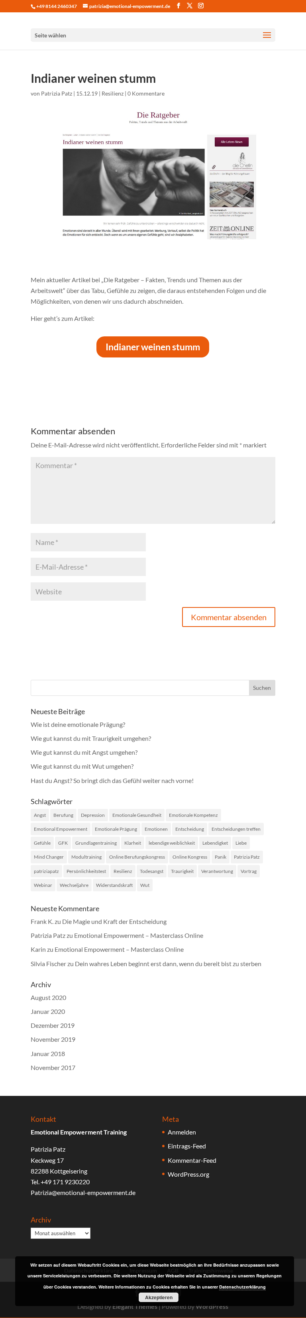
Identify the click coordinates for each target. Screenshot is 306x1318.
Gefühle (42, 843)
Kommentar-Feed (192, 1160)
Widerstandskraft (114, 885)
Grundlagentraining (96, 843)
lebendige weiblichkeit (172, 843)
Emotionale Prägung (116, 829)
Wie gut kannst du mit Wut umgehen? (82, 766)
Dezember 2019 (53, 1025)
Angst (40, 815)
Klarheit (132, 843)
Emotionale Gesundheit (136, 815)
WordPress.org (188, 1174)
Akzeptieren (159, 1297)
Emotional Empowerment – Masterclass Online (138, 935)
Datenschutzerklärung (242, 1287)
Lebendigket (215, 843)
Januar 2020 (48, 1011)
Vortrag (249, 871)
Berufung (63, 815)
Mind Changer (49, 857)
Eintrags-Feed (187, 1146)
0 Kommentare (146, 93)
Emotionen (156, 829)
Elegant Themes (134, 1306)
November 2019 (53, 1039)
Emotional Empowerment (60, 829)
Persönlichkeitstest (86, 871)
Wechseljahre (74, 885)
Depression (93, 815)
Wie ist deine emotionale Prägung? (78, 724)
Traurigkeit (182, 871)
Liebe (241, 843)
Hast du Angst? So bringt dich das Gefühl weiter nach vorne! (112, 780)
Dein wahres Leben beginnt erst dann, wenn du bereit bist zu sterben (168, 963)
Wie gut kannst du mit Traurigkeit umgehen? (91, 738)
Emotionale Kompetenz (193, 815)
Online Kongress (190, 857)
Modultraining (86, 857)
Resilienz (113, 93)
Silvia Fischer (48, 963)
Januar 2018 (48, 1053)
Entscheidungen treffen (236, 829)
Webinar (43, 885)
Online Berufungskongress (137, 857)
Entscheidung (189, 829)
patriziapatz (46, 871)
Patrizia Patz (56, 93)
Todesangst (151, 871)
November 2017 (53, 1067)
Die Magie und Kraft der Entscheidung (114, 921)
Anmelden (182, 1132)
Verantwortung (217, 871)
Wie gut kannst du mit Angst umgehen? (84, 752)
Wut (144, 885)
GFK (63, 843)
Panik (220, 857)
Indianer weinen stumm (153, 346)
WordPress (212, 1306)
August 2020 (48, 997)
